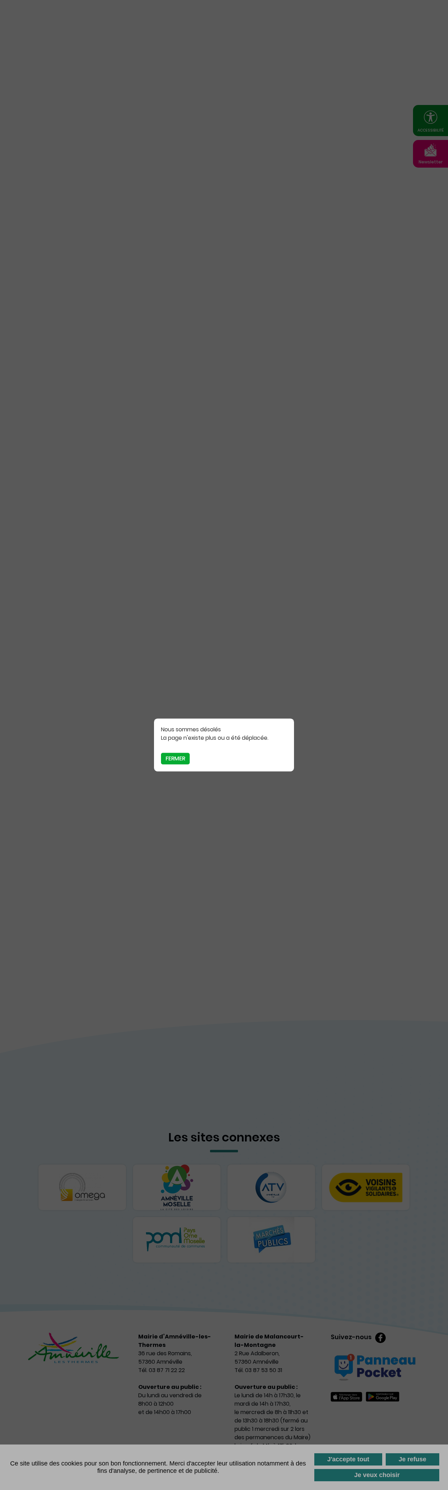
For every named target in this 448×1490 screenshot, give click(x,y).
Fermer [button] (175, 758)
